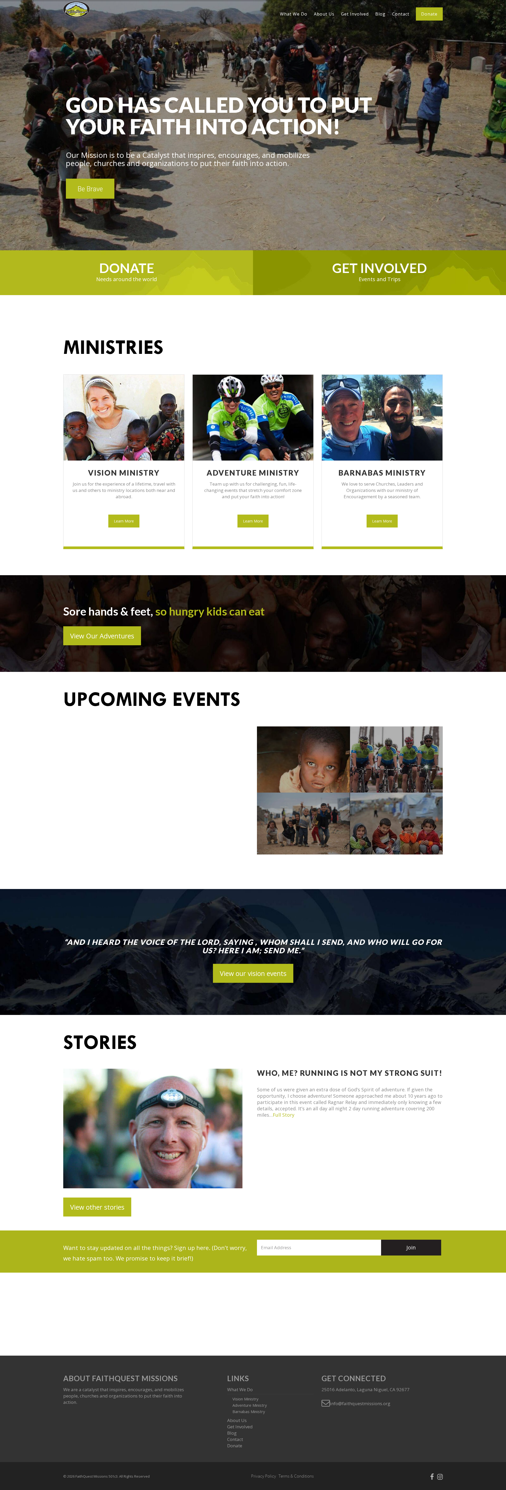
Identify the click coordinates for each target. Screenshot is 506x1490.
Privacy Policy (263, 1476)
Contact (400, 14)
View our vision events (253, 973)
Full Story (283, 1115)
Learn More (124, 521)
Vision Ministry (124, 472)
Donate (429, 14)
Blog (380, 14)
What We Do (293, 14)
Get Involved (355, 14)
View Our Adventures (102, 635)
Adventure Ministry (253, 472)
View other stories (97, 1207)
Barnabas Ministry (382, 472)
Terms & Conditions (296, 1476)
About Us (324, 14)
